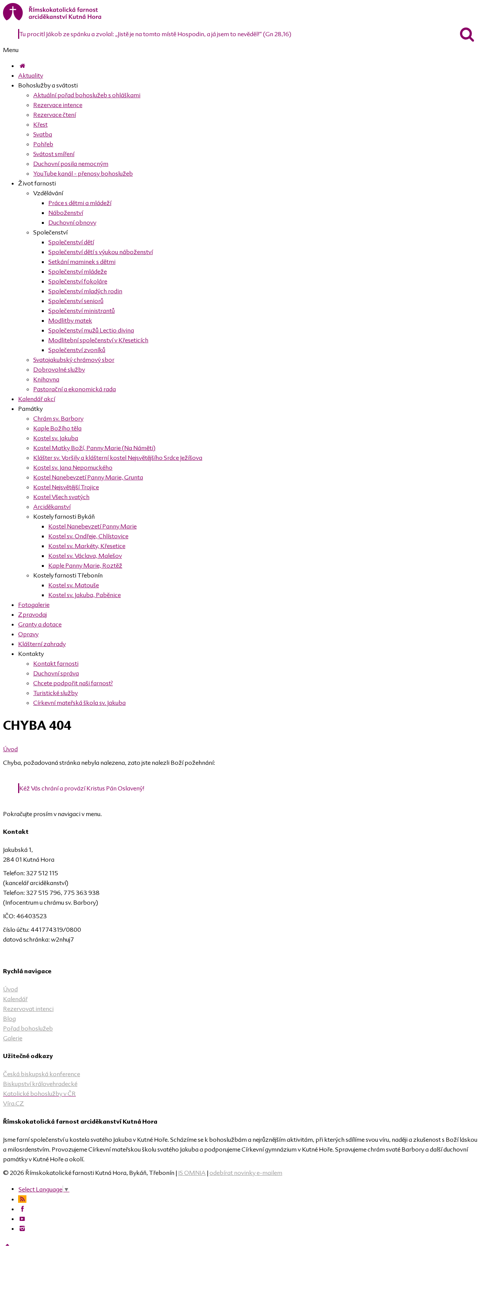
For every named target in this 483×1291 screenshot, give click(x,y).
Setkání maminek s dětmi (81, 261)
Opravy (28, 634)
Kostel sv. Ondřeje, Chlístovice (88, 536)
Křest (40, 124)
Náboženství (65, 212)
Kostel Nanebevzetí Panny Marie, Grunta (88, 477)
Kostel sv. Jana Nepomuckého (72, 467)
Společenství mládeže (77, 271)
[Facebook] (22, 1209)
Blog (9, 1018)
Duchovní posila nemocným (70, 163)
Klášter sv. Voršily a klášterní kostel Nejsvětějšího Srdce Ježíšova (117, 457)
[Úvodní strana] (22, 65)
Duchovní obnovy (72, 222)
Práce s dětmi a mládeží (79, 203)
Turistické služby (55, 693)
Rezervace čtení (54, 114)
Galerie (12, 1038)
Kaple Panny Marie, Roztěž (85, 565)
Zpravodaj (32, 614)
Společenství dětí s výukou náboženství (100, 252)
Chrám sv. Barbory (58, 418)
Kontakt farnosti (55, 663)
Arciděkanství (52, 506)
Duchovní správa (56, 673)
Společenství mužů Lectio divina (91, 330)
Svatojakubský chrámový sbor (73, 359)
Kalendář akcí (36, 399)
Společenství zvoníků (76, 350)
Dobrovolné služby (59, 369)
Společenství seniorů (75, 301)
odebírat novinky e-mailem (245, 1172)
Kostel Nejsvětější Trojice (66, 487)
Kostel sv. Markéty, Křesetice (86, 546)
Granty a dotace (40, 624)
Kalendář (15, 999)
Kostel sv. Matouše (73, 585)
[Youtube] (22, 1218)
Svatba (42, 134)
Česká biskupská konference (41, 1074)
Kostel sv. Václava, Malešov (85, 555)
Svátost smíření (53, 154)
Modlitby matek (70, 320)
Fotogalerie (33, 604)
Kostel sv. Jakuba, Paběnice (84, 595)
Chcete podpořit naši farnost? (73, 683)
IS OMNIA (192, 1172)
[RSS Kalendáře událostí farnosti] (22, 1199)
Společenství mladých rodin (85, 291)
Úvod (10, 749)
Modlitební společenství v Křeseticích (98, 340)
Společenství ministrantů (81, 310)
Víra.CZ (13, 1103)
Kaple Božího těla (57, 428)
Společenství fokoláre (77, 281)
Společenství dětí (71, 242)
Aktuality (30, 75)
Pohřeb (43, 144)
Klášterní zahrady (42, 644)
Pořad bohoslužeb (28, 1028)
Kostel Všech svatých (61, 497)
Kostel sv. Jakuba (55, 438)
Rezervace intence (57, 105)
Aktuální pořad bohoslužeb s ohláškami (86, 95)
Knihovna (46, 379)
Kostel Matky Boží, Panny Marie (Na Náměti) (94, 448)
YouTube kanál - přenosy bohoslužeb (83, 173)
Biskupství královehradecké (40, 1083)
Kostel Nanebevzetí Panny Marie (92, 526)
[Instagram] (22, 1228)
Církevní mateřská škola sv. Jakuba (79, 702)
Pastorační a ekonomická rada (74, 389)
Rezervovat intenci (28, 1008)
